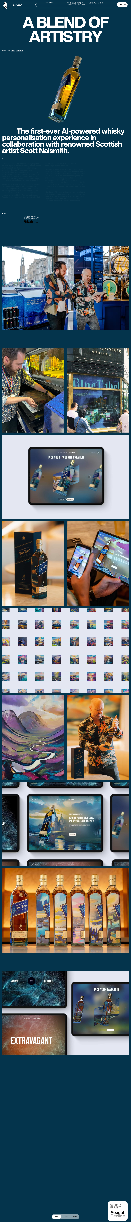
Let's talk (122, 4)
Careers (74, 1216)
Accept (117, 1212)
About (65, 1216)
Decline (117, 1216)
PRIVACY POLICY (114, 1209)
